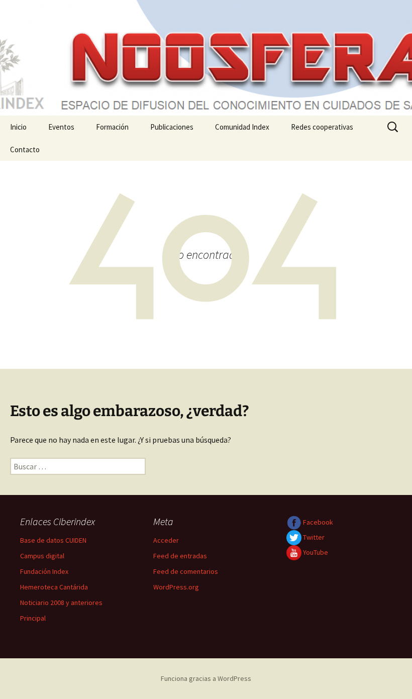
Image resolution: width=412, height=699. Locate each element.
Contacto (25, 149)
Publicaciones (171, 127)
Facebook (317, 522)
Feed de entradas (180, 555)
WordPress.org (176, 586)
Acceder (166, 540)
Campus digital (42, 555)
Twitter (313, 537)
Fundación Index (44, 571)
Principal (33, 618)
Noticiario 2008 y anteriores (61, 602)
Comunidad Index (242, 127)
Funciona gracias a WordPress (206, 678)
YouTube (314, 552)
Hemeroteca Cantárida (54, 586)
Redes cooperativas (322, 127)
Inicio (18, 127)
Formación (112, 127)
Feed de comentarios (185, 571)
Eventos (61, 127)
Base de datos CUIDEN (53, 540)
